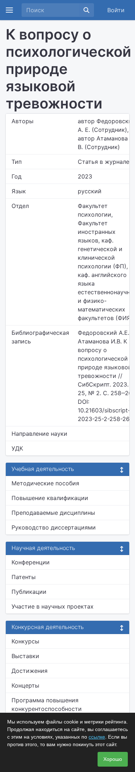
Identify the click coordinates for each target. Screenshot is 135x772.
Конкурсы (25, 641)
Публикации (29, 591)
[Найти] (86, 10)
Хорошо (112, 759)
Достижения (30, 670)
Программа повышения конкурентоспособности (47, 704)
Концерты (25, 685)
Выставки (25, 656)
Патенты (24, 577)
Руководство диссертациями (54, 527)
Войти (116, 10)
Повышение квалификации (50, 497)
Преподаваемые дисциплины (53, 512)
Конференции (31, 562)
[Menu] (9, 10)
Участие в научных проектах (53, 606)
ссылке (97, 737)
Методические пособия (45, 483)
